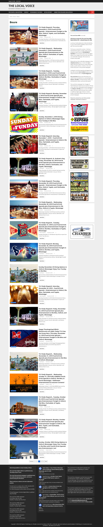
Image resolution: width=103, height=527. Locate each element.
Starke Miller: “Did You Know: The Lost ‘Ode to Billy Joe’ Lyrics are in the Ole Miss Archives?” (51, 496)
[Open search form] (86, 12)
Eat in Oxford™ (48, 12)
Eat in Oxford (13, 42)
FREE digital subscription (15, 12)
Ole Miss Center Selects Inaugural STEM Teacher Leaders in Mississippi (50, 478)
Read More (42, 43)
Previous (31, 461)
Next (46, 461)
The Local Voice (22, 6)
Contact (26, 12)
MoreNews (51, 525)
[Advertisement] (81, 212)
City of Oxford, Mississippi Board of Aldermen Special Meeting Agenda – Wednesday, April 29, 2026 (51, 469)
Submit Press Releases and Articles (63, 12)
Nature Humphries (43, 232)
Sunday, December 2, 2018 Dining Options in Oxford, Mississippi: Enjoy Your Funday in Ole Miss (24, 123)
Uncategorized (13, 413)
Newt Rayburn (42, 80)
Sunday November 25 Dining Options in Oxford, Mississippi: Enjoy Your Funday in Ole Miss (24, 273)
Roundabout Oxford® (36, 12)
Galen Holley (46, 467)
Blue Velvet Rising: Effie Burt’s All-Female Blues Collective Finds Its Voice (51, 506)
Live (92, 12)
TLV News (41, 37)
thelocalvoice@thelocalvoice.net (79, 500)
